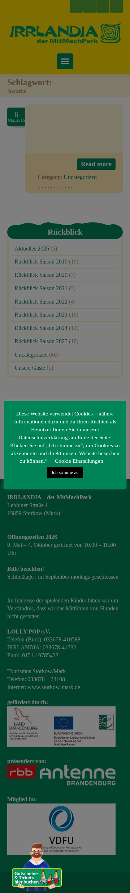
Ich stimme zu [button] (65, 472)
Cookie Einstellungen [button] (79, 461)
